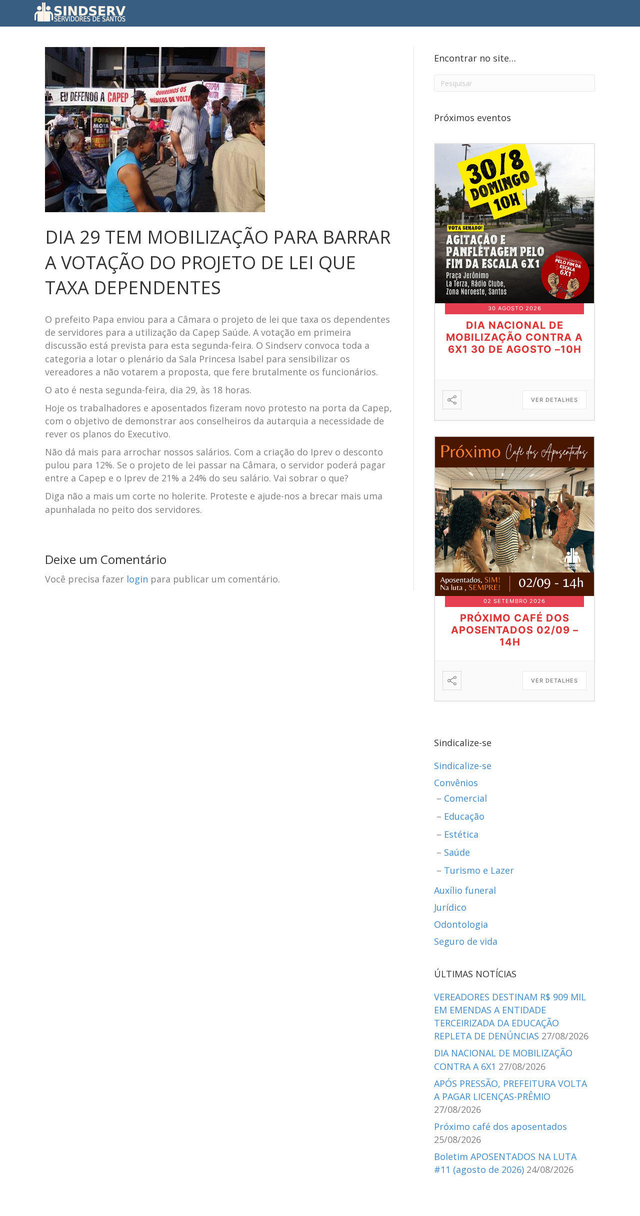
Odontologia (461, 924)
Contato (388, 12)
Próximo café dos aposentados (500, 1126)
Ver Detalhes (554, 399)
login (137, 579)
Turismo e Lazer (479, 870)
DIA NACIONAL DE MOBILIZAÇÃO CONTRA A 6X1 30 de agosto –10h (514, 337)
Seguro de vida (466, 941)
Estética (461, 834)
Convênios (456, 783)
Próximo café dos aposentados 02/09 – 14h (514, 630)
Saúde (457, 852)
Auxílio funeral (465, 890)
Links (422, 12)
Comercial (465, 798)
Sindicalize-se (463, 766)
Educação (464, 816)
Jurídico (450, 907)
